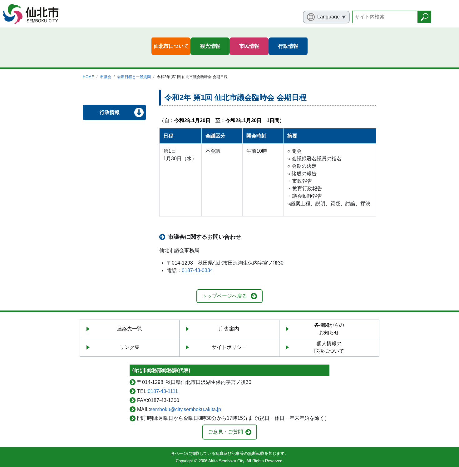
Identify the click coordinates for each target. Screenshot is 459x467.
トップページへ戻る (224, 296)
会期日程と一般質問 (134, 77)
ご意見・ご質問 (225, 432)
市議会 (105, 77)
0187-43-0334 (197, 270)
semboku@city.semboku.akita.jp (185, 409)
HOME (88, 77)
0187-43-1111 (163, 391)
